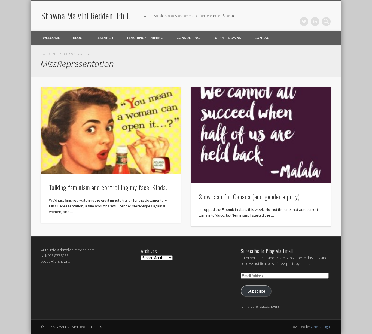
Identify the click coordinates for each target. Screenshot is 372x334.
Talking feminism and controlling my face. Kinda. (108, 187)
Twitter (304, 21)
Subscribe (256, 291)
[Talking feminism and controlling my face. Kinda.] (111, 130)
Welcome (51, 37)
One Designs (321, 326)
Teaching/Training (144, 37)
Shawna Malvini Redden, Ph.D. (87, 16)
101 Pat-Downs (227, 37)
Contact (263, 37)
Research (104, 37)
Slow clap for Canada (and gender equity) (249, 196)
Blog (78, 37)
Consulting (188, 37)
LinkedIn (315, 21)
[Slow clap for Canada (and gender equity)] (261, 135)
